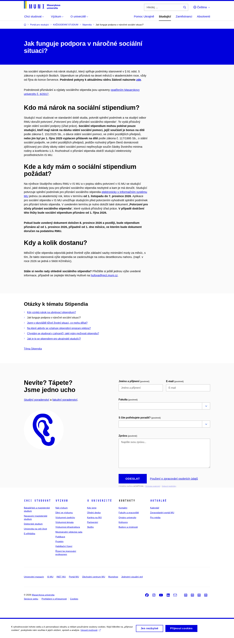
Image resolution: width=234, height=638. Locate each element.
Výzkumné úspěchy (65, 517)
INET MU (61, 576)
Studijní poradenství (36, 399)
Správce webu (31, 598)
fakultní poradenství (64, 399)
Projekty (59, 541)
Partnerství (92, 522)
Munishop (113, 576)
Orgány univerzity (127, 517)
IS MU (50, 576)
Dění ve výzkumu (64, 512)
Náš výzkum (61, 507)
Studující (165, 16)
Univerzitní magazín (34, 576)
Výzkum (61, 500)
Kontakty (123, 507)
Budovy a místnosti (128, 527)
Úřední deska (94, 512)
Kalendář (154, 507)
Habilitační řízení (63, 546)
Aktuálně (158, 500)
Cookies (74, 598)
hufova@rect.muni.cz (104, 275)
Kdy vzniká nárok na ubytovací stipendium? (51, 312)
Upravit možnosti (89, 630)
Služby (90, 527)
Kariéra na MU (94, 517)
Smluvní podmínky (169, 486)
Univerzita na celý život (35, 528)
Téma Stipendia (33, 348)
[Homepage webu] (42, 5)
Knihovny (123, 522)
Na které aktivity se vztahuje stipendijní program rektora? (59, 328)
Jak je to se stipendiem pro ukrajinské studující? (54, 338)
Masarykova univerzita (43, 595)
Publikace (60, 536)
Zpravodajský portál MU (162, 512)
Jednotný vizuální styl (132, 576)
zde (138, 79)
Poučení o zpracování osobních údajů (174, 478)
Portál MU (74, 576)
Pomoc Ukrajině (144, 16)
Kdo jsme (91, 507)
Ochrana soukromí (152, 486)
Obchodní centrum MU (93, 576)
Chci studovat (37, 500)
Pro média (155, 517)
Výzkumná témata (64, 522)
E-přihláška (29, 533)
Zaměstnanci (184, 16)
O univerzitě (99, 500)
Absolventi (203, 16)
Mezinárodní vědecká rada (68, 532)
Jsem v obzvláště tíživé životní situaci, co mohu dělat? (57, 322)
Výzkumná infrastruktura (67, 527)
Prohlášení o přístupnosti (54, 598)
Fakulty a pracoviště (129, 512)
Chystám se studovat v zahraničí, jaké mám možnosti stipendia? (63, 333)
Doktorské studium (33, 524)
